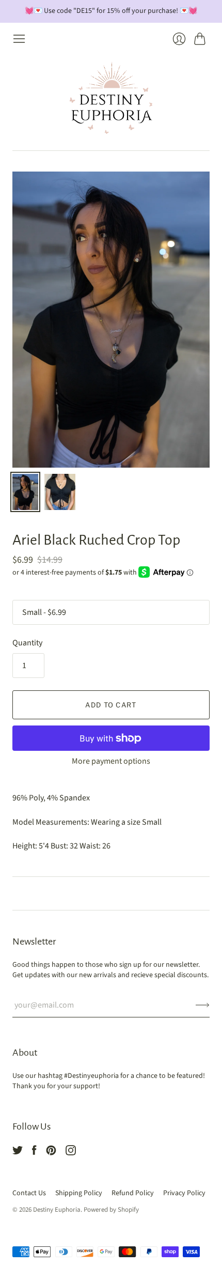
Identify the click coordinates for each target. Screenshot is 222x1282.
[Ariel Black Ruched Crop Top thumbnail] (25, 492)
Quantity (27, 642)
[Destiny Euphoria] (111, 98)
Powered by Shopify (111, 1209)
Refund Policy (133, 1193)
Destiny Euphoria (57, 1209)
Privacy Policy (184, 1193)
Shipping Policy (78, 1193)
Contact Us (29, 1193)
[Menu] (19, 39)
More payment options (111, 761)
